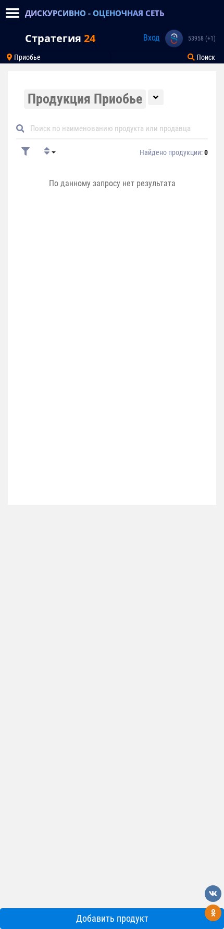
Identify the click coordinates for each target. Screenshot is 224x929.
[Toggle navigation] (12, 13)
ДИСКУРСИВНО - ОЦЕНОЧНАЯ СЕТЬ (95, 13)
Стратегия (60, 38)
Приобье (27, 57)
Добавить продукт (112, 918)
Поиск (205, 57)
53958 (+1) (202, 38)
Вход (151, 38)
